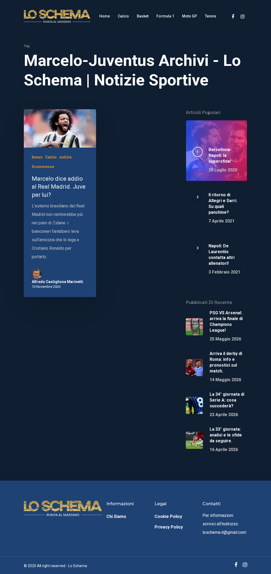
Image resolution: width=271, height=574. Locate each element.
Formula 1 (165, 16)
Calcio (123, 16)
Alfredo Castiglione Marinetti (57, 282)
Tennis (210, 16)
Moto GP (189, 16)
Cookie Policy (168, 516)
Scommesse (43, 167)
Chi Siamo (116, 516)
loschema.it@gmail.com (224, 532)
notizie (65, 157)
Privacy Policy (169, 527)
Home (104, 16)
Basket (142, 16)
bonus (37, 157)
